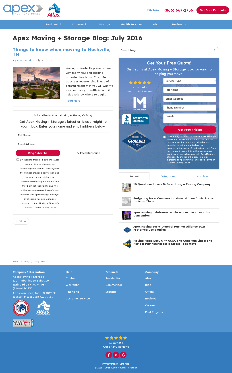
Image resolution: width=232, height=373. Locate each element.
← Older (20, 221)
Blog (148, 285)
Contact (71, 278)
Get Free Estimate (213, 10)
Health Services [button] (131, 24)
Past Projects (154, 312)
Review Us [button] (179, 24)
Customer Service (78, 298)
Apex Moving (25, 60)
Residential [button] (53, 24)
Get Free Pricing (190, 129)
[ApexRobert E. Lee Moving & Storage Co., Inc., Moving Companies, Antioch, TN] (135, 120)
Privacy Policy (49, 207)
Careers (150, 305)
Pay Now (153, 10)
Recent (134, 176)
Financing (72, 291)
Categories (167, 176)
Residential (113, 278)
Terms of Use (30, 207)
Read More (73, 100)
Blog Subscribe (37, 153)
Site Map (125, 363)
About (149, 278)
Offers (149, 291)
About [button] (157, 24)
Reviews (150, 298)
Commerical (113, 285)
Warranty (72, 285)
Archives (203, 176)
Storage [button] (104, 24)
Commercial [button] (80, 24)
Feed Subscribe (89, 153)
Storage (110, 291)
